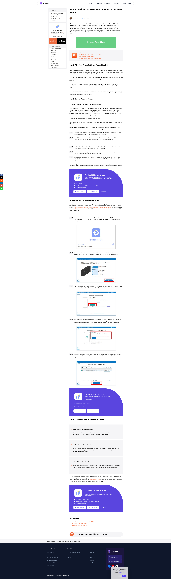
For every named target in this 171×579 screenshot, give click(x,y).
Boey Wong (80, 18)
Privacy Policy (93, 555)
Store (129, 3)
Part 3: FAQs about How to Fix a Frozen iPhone (90, 58)
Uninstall (92, 560)
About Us (92, 552)
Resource (99, 3)
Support (124, 3)
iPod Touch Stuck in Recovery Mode (79, 525)
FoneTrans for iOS (51, 562)
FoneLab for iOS (50, 552)
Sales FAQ (69, 557)
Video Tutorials (107, 3)
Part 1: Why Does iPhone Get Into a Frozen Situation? (91, 54)
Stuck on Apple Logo (55, 59)
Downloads (116, 3)
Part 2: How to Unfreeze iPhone (57, 16)
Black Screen (53, 50)
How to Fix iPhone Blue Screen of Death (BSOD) (82, 521)
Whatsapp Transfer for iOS (104, 207)
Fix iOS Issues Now (57, 30)
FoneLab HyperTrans (51, 565)
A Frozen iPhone (54, 63)
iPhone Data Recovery (78, 207)
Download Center (115, 561)
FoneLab (48, 541)
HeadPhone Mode (55, 58)
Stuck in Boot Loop (55, 65)
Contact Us (92, 557)
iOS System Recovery (74, 208)
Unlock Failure (54, 67)
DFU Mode (53, 61)
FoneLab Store (114, 557)
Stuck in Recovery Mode (56, 48)
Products (91, 3)
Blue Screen (53, 56)
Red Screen (53, 54)
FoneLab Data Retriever (52, 557)
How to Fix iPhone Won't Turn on (79, 523)
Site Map (92, 562)
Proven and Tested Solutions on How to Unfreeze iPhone (68, 541)
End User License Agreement (73, 552)
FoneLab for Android (51, 555)
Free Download (53, 41)
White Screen (54, 52)
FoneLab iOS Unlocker (52, 560)
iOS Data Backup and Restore (91, 207)
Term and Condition (71, 555)
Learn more (103, 191)
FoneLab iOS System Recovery (95, 175)
